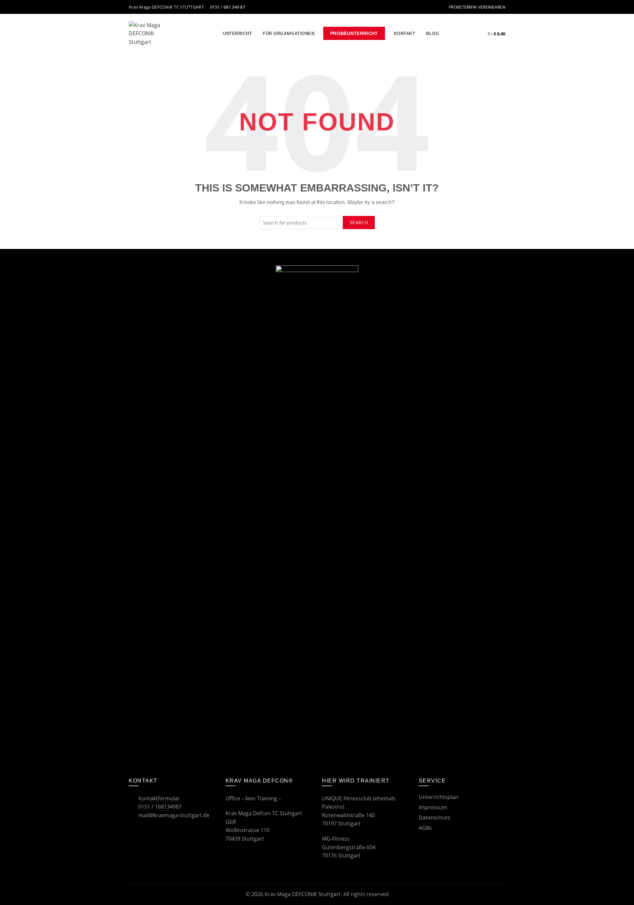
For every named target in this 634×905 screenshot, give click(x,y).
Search (359, 222)
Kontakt (404, 33)
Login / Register (466, 34)
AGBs (425, 827)
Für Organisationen (288, 33)
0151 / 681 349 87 (227, 7)
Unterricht (237, 33)
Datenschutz (434, 817)
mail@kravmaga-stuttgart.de (173, 815)
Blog (432, 33)
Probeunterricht (354, 33)
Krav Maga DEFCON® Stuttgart (302, 894)
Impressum (433, 807)
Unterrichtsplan (438, 797)
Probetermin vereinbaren (477, 7)
